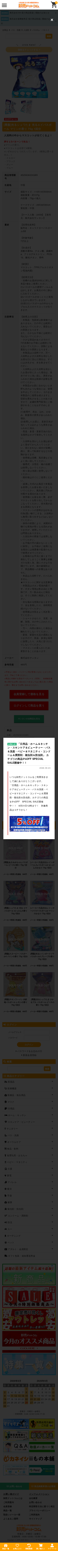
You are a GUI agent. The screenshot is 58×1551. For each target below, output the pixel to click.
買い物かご (40, 1548)
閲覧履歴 (28, 1548)
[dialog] (29, 788)
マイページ (52, 1548)
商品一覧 (5, 1548)
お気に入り (17, 1548)
